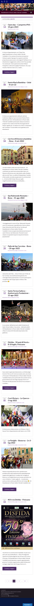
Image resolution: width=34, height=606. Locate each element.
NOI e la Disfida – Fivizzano (19, 500)
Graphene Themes (15, 596)
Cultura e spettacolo (11, 297)
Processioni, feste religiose (18, 86)
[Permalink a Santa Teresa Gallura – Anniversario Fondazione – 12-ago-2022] (17, 311)
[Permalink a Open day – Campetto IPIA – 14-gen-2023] (17, 40)
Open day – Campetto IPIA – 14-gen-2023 (19, 26)
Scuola (14, 29)
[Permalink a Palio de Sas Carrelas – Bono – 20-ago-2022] (17, 262)
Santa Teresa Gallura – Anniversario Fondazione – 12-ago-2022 (19, 293)
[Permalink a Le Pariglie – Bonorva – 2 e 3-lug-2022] (17, 458)
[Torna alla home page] (17, 7)
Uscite (17, 29)
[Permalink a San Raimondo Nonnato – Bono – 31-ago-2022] (17, 211)
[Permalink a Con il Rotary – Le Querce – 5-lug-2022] (17, 415)
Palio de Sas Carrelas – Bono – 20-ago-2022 (19, 247)
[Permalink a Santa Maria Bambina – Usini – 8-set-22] (17, 101)
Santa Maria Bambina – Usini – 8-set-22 (19, 83)
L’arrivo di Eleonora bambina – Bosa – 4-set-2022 (19, 140)
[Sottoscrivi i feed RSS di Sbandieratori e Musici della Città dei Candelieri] (2, 1)
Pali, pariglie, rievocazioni (18, 143)
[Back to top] (30, 602)
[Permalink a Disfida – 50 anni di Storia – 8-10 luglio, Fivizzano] (17, 359)
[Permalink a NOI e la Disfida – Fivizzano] (17, 527)
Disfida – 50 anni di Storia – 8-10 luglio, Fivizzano (19, 343)
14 (25, 581)
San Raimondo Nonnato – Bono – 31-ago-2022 (18, 197)
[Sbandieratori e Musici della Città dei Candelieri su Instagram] (7, 1)
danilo (10, 29)
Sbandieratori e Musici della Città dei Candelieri (14, 12)
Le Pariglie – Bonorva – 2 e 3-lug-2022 (19, 441)
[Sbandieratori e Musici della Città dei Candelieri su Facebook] (4, 1)
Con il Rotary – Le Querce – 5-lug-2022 (19, 399)
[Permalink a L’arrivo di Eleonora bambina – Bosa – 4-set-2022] (17, 155)
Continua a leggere (9, 72)
